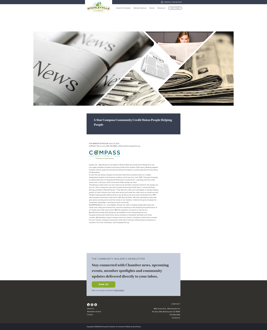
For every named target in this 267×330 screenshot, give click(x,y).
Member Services (140, 8)
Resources (161, 8)
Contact (90, 315)
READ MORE (119, 290)
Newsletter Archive (94, 312)
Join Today (175, 8)
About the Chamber (123, 8)
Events (152, 8)
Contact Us (176, 318)
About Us (90, 309)
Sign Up (104, 284)
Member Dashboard (173, 2)
